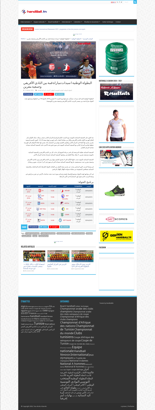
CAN (53, 306)
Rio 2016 (46, 321)
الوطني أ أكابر (87, 384)
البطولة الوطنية (76, 39)
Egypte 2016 (31, 311)
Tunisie (39, 323)
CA (42, 190)
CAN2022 (31, 308)
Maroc (37, 319)
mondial (42, 319)
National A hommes (72, 363)
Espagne (51, 311)
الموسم (89, 186)
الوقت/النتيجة (52, 186)
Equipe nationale (39, 22)
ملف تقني (75, 396)
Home (23, 39)
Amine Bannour (39, 306)
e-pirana (123, 406)
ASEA (42, 203)
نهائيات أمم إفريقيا (66, 397)
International (66, 22)
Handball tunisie (26, 319)
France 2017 (40, 313)
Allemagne (31, 306)
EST (27, 313)
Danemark (48, 308)
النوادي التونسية (88, 39)
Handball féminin (46, 316)
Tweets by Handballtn (106, 303)
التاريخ (28, 186)
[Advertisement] (58, 120)
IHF (33, 319)
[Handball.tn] (34, 11)
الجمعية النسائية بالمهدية (32, 233)
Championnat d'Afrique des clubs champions (74, 318)
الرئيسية (40, 186)
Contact (118, 22)
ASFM (42, 220)
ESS (23, 313)
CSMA (67, 214)
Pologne (29, 321)
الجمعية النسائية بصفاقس (48, 233)
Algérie (24, 306)
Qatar (41, 321)
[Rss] (117, 2)
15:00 (52, 191)
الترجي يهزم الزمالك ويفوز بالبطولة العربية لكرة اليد (80, 265)
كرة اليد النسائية (42, 90)
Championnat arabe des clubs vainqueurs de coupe (75, 312)
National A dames (78, 360)
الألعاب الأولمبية (80, 372)
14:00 (52, 209)
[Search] (135, 2)
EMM (45, 310)
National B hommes (74, 366)
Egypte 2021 (38, 311)
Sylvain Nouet (29, 324)
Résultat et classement (91, 22)
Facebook (102, 248)
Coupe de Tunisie (39, 308)
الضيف (65, 186)
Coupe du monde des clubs (79, 344)
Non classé (88, 367)
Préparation (35, 321)
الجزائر (38, 327)
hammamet (25, 316)
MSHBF (67, 190)
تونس (35, 236)
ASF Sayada (67, 220)
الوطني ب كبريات (81, 388)
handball (35, 316)
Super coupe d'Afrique (74, 370)
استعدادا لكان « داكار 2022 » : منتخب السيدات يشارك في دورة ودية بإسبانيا (33, 266)
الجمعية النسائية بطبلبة (78, 233)
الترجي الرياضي (46, 326)
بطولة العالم (70, 387)
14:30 (52, 203)
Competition (78, 186)
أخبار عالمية (89, 371)
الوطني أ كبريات (50, 90)
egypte (24, 311)
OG (43, 214)
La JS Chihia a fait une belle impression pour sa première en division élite (57, 29)
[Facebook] (119, 2)
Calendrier (77, 22)
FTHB (45, 313)
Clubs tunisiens (25, 22)
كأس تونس (81, 392)
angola (46, 306)
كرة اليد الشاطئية (70, 393)
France (32, 313)
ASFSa (66, 203)
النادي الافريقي (27, 236)
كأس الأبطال (67, 390)
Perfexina (131, 406)
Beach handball (53, 22)
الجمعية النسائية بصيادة (63, 233)
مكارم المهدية (31, 332)
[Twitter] (121, 2)
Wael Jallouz (50, 324)
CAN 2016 (24, 308)
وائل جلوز (24, 332)
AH (67, 209)
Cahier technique (107, 22)
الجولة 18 (89, 233)
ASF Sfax (42, 209)
